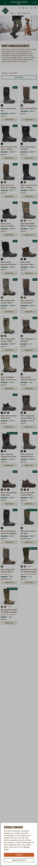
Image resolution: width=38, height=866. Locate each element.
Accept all (19, 855)
